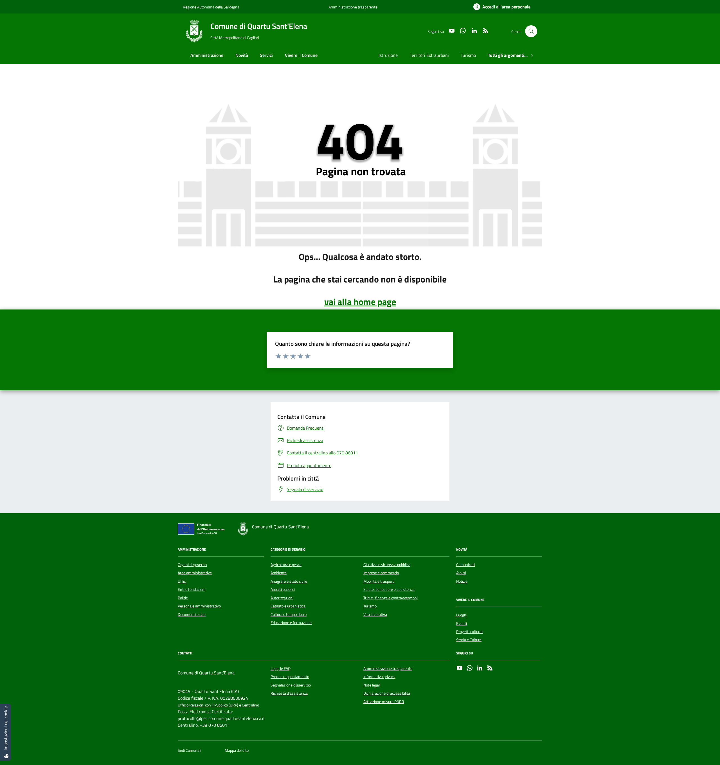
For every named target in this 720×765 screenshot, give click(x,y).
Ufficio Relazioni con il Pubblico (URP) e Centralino (218, 705)
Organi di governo (192, 565)
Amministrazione (206, 55)
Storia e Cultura (469, 640)
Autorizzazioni (282, 598)
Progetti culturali (469, 632)
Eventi (461, 623)
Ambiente (279, 573)
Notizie (461, 581)
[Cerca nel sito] (531, 31)
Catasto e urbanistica (288, 606)
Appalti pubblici (283, 589)
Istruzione (388, 55)
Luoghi (461, 615)
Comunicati (465, 565)
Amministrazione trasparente (352, 7)
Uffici (182, 581)
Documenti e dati (192, 614)
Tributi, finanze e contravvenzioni (390, 598)
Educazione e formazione (291, 623)
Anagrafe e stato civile (289, 581)
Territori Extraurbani (429, 55)
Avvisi (461, 573)
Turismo (468, 55)
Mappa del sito (237, 750)
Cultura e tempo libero (289, 614)
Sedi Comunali (189, 750)
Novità (241, 55)
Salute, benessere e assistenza (389, 589)
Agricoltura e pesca (286, 565)
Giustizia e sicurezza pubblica (386, 565)
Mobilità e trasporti (379, 581)
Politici (183, 598)
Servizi (266, 55)
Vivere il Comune (301, 55)
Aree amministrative (195, 573)
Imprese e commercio (381, 573)
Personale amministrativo (199, 606)
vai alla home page (360, 301)
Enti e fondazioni (191, 589)
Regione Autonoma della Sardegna (211, 7)
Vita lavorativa (375, 614)
